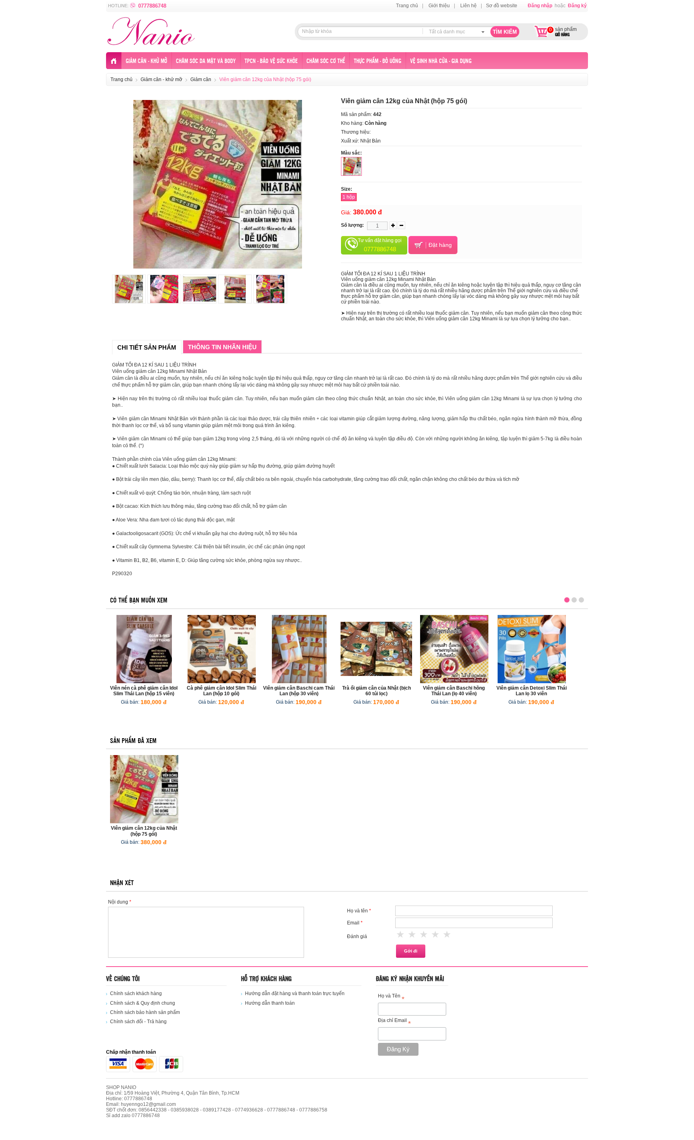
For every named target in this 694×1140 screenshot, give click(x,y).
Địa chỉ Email (394, 1022)
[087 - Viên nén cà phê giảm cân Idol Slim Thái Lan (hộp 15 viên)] (144, 649)
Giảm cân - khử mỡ (146, 61)
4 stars (435, 934)
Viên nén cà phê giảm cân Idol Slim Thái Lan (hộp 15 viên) (144, 690)
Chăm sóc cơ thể (325, 61)
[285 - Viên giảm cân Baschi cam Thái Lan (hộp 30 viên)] (299, 649)
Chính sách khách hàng (136, 993)
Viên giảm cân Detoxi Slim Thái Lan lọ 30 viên (531, 690)
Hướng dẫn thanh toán (270, 1003)
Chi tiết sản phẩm (146, 347)
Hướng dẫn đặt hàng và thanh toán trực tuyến (295, 993)
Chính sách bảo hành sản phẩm (145, 1012)
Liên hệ (468, 5)
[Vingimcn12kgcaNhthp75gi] (351, 166)
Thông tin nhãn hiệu (222, 347)
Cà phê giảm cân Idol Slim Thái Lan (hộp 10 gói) (221, 690)
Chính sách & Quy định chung (142, 1003)
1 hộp (349, 197)
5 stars (447, 934)
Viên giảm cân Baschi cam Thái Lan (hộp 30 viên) (299, 690)
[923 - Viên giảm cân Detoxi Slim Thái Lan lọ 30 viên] (532, 649)
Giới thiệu (439, 5)
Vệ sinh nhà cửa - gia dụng (441, 61)
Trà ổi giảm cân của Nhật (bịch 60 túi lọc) (376, 690)
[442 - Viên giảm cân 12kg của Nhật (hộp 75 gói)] (144, 789)
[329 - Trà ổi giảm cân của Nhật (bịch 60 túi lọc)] (377, 649)
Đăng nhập (540, 5)
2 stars (412, 934)
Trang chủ (407, 5)
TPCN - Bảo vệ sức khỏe (271, 61)
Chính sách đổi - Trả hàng (138, 1021)
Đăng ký (577, 5)
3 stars (424, 934)
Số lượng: (352, 225)
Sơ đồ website (501, 5)
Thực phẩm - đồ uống (377, 61)
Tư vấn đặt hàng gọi (380, 245)
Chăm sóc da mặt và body (206, 61)
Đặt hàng (439, 244)
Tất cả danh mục (447, 32)
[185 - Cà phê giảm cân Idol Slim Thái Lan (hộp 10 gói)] (222, 649)
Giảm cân (200, 79)
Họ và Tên (391, 997)
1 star (401, 934)
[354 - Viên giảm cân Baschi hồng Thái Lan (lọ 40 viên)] (454, 649)
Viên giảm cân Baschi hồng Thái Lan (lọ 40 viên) (454, 690)
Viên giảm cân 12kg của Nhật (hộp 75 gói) (144, 831)
